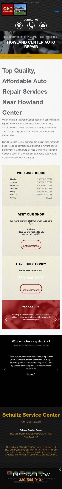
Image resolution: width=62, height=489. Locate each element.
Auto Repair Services (31, 421)
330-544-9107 (10, 37)
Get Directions (31, 246)
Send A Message (31, 290)
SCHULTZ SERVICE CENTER (17, 56)
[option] (31, 314)
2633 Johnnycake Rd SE (31, 37)
